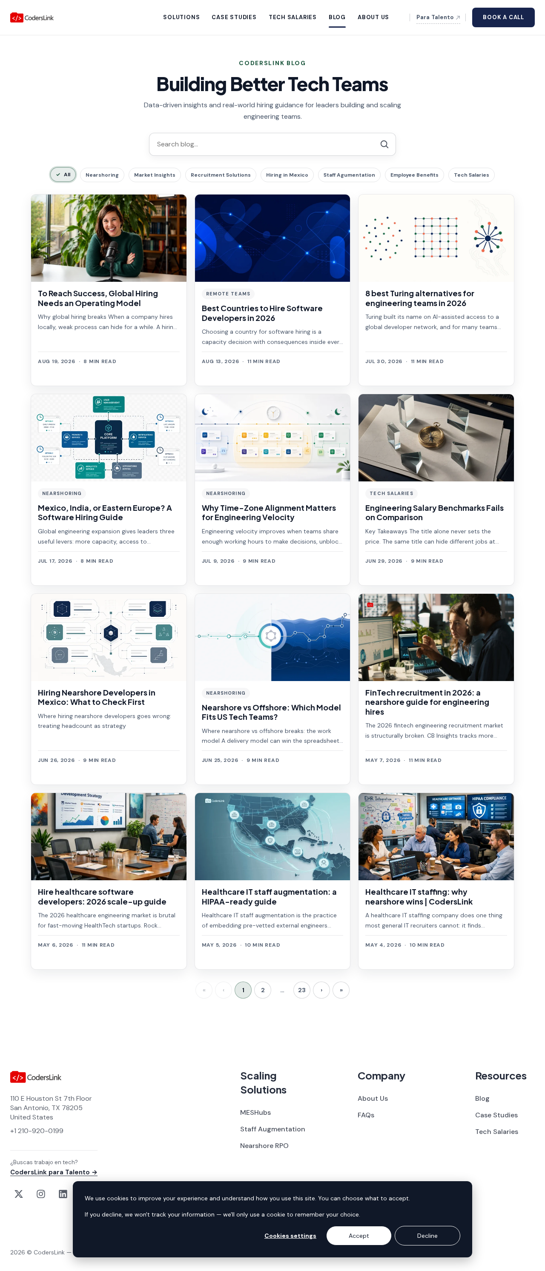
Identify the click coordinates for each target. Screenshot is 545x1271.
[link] (109, 290)
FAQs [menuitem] (366, 1115)
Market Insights (154, 175)
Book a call (503, 17)
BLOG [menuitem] (337, 17)
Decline (427, 1236)
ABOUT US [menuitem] (373, 17)
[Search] (138, 144)
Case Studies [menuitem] (496, 1115)
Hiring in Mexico (287, 175)
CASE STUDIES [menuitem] (234, 17)
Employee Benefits (414, 175)
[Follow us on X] (18, 1193)
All (67, 174)
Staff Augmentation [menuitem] (272, 1129)
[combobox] (272, 144)
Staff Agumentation (349, 175)
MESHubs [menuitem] (255, 1112)
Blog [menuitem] (482, 1098)
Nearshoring (102, 175)
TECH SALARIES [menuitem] (293, 17)
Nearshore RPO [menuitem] (264, 1145)
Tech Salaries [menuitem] (496, 1131)
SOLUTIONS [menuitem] (181, 17)
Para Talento (434, 17)
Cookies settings (290, 1236)
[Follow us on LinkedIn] (63, 1193)
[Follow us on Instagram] (40, 1193)
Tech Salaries (471, 175)
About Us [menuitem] (373, 1098)
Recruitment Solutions (221, 175)
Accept (359, 1236)
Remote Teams (228, 294)
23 (302, 990)
